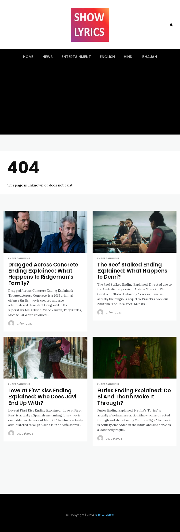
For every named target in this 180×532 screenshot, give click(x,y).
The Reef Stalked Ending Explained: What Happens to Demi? (132, 271)
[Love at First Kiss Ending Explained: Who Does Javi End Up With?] (45, 358)
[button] (171, 25)
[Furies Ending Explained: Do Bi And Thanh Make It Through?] (134, 358)
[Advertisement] (90, 99)
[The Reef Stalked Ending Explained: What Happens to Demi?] (134, 232)
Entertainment (19, 258)
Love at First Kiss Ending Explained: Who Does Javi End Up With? (42, 397)
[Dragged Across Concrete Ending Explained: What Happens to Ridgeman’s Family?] (45, 232)
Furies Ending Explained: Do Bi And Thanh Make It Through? (134, 397)
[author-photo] (12, 323)
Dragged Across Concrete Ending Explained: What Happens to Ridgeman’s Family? (43, 274)
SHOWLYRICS (104, 515)
